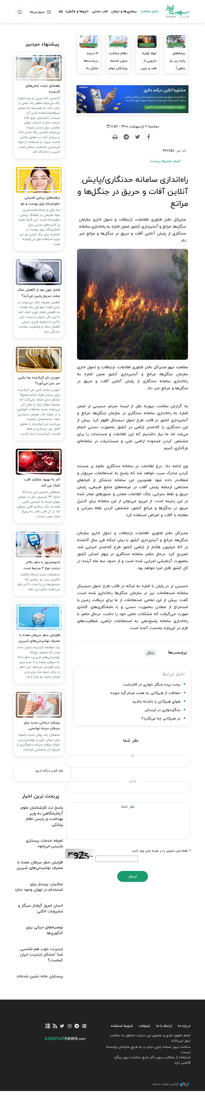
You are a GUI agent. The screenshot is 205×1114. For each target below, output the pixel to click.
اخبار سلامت (149, 11)
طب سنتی (100, 11)
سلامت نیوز (177, 11)
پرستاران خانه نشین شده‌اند (39, 976)
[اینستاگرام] (69, 1026)
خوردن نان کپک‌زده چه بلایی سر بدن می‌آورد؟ (39, 380)
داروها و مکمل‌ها (76, 11)
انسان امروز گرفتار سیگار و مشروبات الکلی (40, 908)
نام (132, 755)
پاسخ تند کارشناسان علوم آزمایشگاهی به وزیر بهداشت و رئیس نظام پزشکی (41, 816)
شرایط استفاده (122, 1026)
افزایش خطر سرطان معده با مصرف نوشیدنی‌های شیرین (39, 638)
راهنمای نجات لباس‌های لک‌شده (43, 88)
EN (61, 12)
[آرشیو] (47, 1026)
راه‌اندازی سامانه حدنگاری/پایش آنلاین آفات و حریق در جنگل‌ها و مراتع (132, 192)
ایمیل (132, 781)
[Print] (115, 137)
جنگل (150, 653)
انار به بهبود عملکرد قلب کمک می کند (42, 482)
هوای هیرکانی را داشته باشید (156, 701)
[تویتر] (62, 1026)
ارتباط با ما (164, 1026)
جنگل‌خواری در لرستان (162, 710)
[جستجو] (19, 12)
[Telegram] (126, 137)
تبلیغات (144, 1026)
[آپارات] (84, 1026)
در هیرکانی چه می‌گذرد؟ (161, 718)
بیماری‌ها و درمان (124, 11)
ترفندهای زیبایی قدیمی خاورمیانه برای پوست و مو (40, 200)
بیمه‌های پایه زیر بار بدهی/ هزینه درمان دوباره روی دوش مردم (177, 72)
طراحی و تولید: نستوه (165, 1084)
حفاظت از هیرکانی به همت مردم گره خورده (145, 693)
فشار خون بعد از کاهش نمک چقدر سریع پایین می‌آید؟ (39, 293)
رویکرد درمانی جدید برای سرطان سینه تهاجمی (42, 725)
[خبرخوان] (55, 1026)
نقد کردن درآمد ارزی (49, 770)
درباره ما (184, 1026)
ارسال (132, 876)
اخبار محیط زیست (165, 161)
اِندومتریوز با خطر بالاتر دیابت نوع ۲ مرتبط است (42, 565)
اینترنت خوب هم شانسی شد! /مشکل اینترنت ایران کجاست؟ (41, 954)
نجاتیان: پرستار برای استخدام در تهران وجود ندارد (39, 886)
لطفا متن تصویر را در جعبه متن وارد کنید (161, 851)
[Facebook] (149, 137)
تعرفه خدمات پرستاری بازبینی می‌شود (44, 843)
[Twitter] (137, 137)
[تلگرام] (77, 1026)
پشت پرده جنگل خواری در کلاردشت (151, 684)
